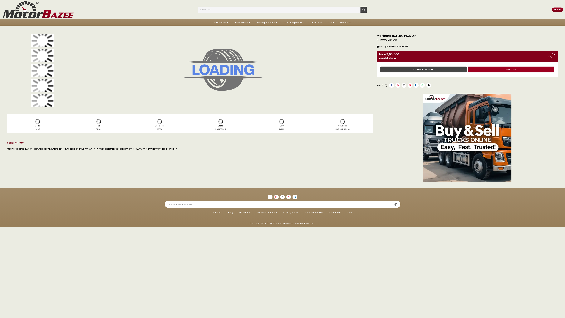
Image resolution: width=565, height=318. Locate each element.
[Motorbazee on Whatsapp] (422, 85)
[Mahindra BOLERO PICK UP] (226, 70)
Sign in (557, 9)
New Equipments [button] (266, 22)
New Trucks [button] (220, 22)
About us (217, 212)
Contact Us (335, 212)
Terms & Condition (267, 212)
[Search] (363, 10)
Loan (331, 22)
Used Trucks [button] (241, 22)
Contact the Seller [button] (423, 69)
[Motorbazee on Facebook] (391, 85)
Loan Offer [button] (511, 69)
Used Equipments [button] (293, 22)
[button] (428, 85)
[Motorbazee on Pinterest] (410, 85)
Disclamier (245, 212)
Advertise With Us (313, 212)
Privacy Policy (290, 212)
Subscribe (396, 204)
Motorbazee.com (285, 223)
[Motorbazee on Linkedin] (416, 85)
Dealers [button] (344, 22)
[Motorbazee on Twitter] (404, 85)
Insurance (316, 22)
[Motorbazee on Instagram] (397, 85)
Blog (230, 212)
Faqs (350, 212)
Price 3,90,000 (389, 56)
